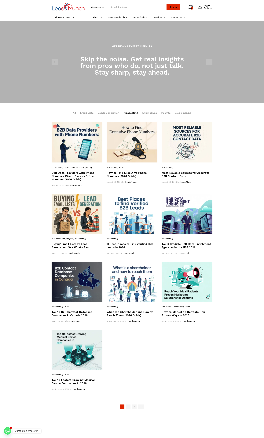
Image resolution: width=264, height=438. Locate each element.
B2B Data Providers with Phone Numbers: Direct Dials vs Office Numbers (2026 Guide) (73, 176)
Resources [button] (176, 17)
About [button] (96, 17)
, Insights (69, 239)
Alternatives (149, 112)
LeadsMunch (76, 185)
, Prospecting (86, 167)
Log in (207, 6)
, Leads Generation (71, 167)
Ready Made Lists (117, 17)
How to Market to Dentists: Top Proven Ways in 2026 (183, 313)
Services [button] (157, 17)
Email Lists (87, 112)
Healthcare (167, 307)
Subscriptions (140, 17)
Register (208, 8)
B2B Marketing (58, 239)
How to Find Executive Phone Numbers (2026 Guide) (127, 174)
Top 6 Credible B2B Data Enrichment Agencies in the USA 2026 (186, 245)
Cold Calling (57, 167)
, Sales (121, 167)
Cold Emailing (183, 112)
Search (173, 7)
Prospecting (130, 112)
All (74, 112)
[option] (132, 62)
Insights (165, 112)
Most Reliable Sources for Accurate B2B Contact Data (185, 174)
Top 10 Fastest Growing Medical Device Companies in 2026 (73, 381)
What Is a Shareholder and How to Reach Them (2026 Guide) (130, 313)
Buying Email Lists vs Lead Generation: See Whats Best (71, 245)
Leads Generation (108, 112)
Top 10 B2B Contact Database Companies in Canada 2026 (72, 313)
